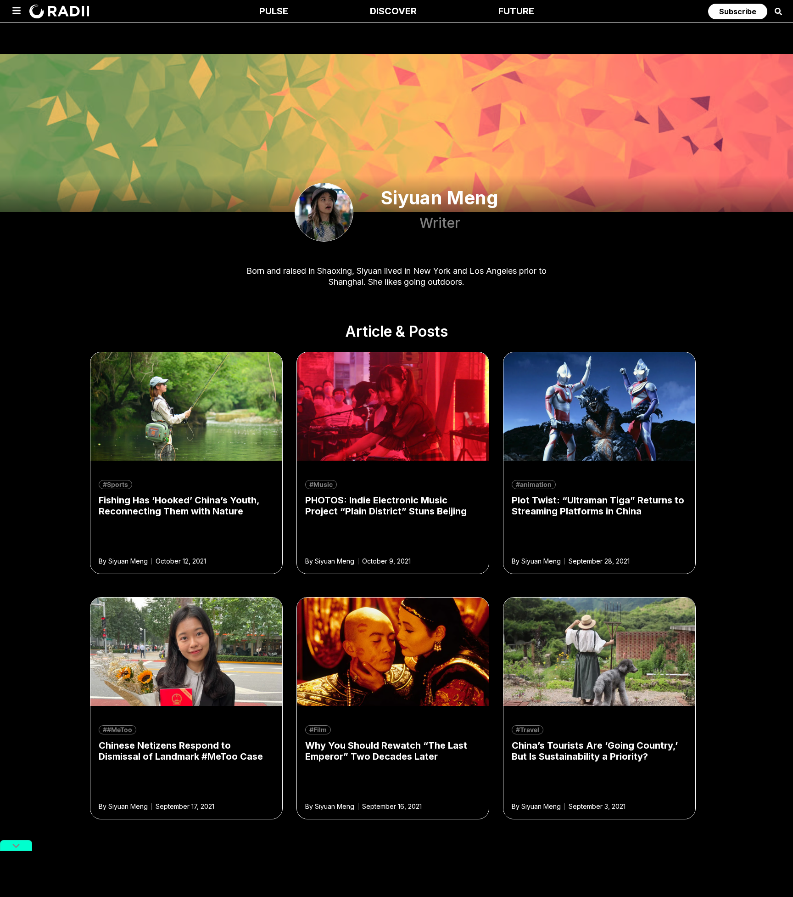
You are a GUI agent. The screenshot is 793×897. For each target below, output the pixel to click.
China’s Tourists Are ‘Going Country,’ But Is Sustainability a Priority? (595, 751)
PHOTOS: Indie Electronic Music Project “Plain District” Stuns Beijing (386, 506)
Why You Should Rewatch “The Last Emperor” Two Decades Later (386, 751)
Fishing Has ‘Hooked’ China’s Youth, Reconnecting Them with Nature (179, 506)
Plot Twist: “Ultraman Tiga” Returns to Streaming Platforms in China (598, 506)
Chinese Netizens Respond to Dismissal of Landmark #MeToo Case (181, 751)
